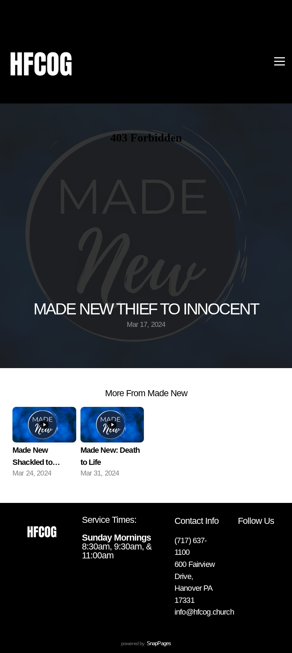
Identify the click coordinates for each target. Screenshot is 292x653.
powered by (146, 643)
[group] (44, 443)
